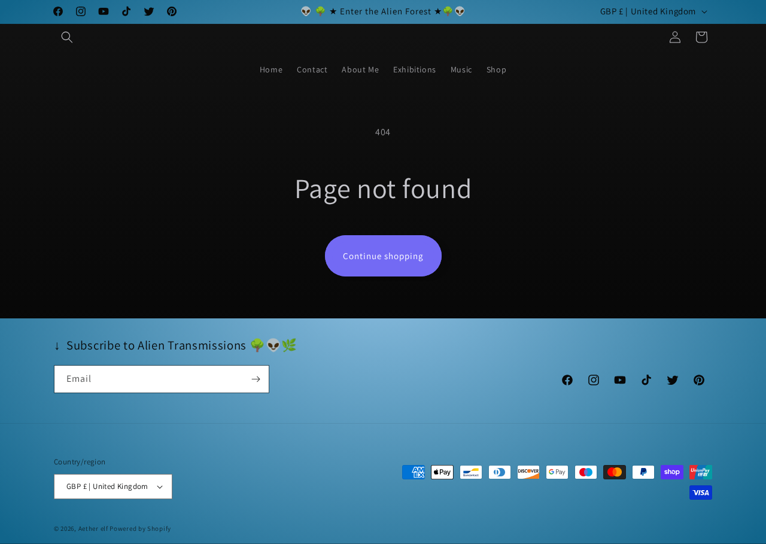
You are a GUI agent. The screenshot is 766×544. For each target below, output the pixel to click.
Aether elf (93, 528)
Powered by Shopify (140, 528)
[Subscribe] (255, 379)
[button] (67, 37)
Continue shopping (383, 256)
